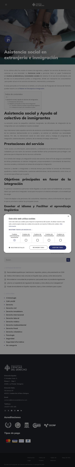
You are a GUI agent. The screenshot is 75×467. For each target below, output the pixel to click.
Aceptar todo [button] (57, 247)
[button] (37, 229)
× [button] (68, 216)
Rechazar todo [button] (38, 247)
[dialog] (37, 233)
